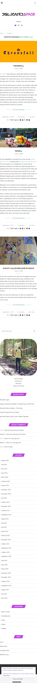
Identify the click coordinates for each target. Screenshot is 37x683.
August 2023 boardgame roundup (18, 268)
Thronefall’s (3, 74)
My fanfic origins (4, 400)
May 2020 (4, 560)
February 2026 (5, 481)
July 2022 (4, 527)
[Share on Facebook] (10, 120)
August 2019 (5, 590)
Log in (1, 642)
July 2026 (4, 464)
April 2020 (4, 565)
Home (1, 33)
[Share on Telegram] (20, 120)
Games (3, 624)
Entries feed (3, 646)
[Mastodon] (18, 25)
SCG (21, 68)
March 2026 (4, 477)
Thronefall (18, 66)
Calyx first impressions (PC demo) (9, 412)
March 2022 (4, 531)
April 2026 (4, 473)
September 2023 (6, 515)
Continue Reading (18, 109)
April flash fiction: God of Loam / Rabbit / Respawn (14, 416)
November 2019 (6, 577)
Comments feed (4, 650)
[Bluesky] (15, 25)
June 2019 (4, 598)
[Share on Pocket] (27, 120)
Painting (3, 628)
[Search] (35, 3)
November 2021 (6, 540)
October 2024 (5, 502)
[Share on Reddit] (16, 120)
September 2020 (6, 556)
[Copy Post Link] (24, 120)
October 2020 (5, 552)
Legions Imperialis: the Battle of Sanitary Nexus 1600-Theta (17, 404)
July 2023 (4, 523)
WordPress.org (4, 654)
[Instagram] (21, 25)
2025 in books (9, 447)
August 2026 (5, 460)
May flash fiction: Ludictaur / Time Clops (11, 408)
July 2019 (4, 594)
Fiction (3, 620)
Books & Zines (5, 612)
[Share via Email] (29, 120)
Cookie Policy (6, 675)
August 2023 (5, 519)
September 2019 (6, 585)
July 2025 (4, 498)
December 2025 (6, 490)
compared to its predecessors (27, 161)
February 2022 (5, 535)
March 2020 (4, 569)
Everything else (5, 616)
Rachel (2, 442)
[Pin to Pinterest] (12, 120)
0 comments (21, 117)
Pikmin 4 (18, 151)
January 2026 (5, 485)
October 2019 (5, 581)
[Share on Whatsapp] (18, 120)
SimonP (2, 434)
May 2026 (4, 469)
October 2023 (5, 510)
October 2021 (5, 544)
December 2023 (6, 506)
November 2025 (6, 494)
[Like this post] (7, 120)
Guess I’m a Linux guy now (12, 438)
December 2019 (6, 573)
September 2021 (6, 548)
